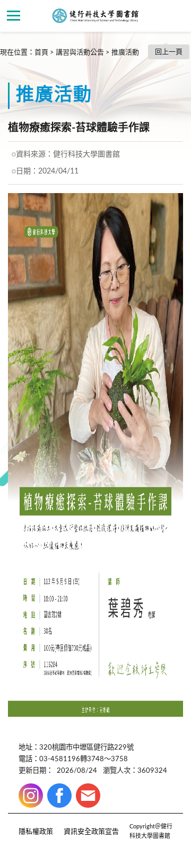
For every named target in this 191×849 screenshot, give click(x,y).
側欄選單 (13, 16)
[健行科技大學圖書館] (95, 16)
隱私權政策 (36, 831)
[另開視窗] (31, 795)
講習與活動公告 (80, 52)
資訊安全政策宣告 (91, 831)
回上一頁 (169, 52)
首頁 (41, 52)
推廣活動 (125, 52)
